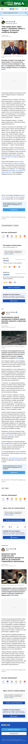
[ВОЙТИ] (25, 9)
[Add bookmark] (25, 527)
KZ (23, 9)
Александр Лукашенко (7, 225)
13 (20, 500)
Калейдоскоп (4, 545)
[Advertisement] (14, 81)
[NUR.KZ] (14, 9)
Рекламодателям (14, 733)
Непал (6, 488)
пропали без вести (7, 445)
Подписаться (14, 209)
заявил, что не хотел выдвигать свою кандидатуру (13, 197)
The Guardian (20, 358)
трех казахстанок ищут (15, 458)
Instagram (15, 300)
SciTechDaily (14, 595)
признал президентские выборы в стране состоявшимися (13, 163)
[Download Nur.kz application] (14, 3)
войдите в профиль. (9, 253)
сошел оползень (9, 435)
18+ (3, 488)
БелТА (3, 69)
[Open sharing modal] (18, 527)
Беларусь (16, 225)
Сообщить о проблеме (14, 729)
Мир (2, 18)
